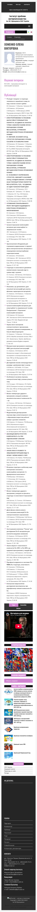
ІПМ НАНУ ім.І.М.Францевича (20, 901)
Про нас (18, 4)
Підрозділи (7, 823)
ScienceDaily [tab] (23, 605)
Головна (10, 4)
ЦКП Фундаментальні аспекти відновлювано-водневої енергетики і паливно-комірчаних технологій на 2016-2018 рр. (23, 713)
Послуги (6, 842)
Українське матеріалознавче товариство (21, 728)
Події (5, 836)
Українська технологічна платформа (23, 736)
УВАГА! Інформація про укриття (18, 10)
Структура (17, 37)
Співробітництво (9, 845)
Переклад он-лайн (10, 771)
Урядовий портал (9, 769)
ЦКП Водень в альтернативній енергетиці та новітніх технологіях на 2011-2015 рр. (23, 720)
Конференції (8, 826)
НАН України (8, 767)
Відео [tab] (13, 605)
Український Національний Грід (22, 753)
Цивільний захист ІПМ (19, 744)
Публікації (7, 829)
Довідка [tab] (18, 608)
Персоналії (7, 833)
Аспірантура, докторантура (12, 848)
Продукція (7, 839)
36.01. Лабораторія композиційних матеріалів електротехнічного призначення (25, 55)
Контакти (27, 4)
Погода (6, 773)
